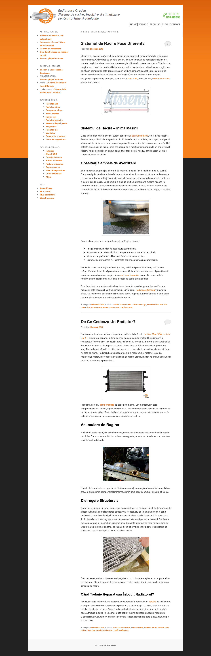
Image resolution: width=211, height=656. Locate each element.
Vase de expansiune (55, 170)
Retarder (50, 150)
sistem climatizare (111, 307)
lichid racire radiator (121, 627)
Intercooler (51, 116)
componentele (107, 404)
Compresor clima (54, 110)
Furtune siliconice (54, 163)
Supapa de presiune (55, 136)
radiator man (163, 627)
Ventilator (50, 132)
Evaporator (51, 126)
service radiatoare (104, 630)
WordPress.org (47, 197)
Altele (48, 176)
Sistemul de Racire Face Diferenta (113, 43)
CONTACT (175, 24)
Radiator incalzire (54, 120)
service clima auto (129, 274)
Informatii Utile (97, 304)
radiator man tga (139, 304)
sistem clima (96, 307)
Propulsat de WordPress (105, 645)
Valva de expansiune (55, 139)
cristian (43, 69)
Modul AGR (51, 154)
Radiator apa (52, 103)
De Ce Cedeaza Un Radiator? (108, 321)
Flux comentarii (47, 194)
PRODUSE (155, 24)
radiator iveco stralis (122, 304)
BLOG (165, 24)
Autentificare (46, 188)
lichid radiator (137, 627)
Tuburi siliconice (54, 160)
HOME (133, 24)
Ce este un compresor (50, 48)
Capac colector (53, 167)
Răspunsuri (126, 307)
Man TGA (132, 78)
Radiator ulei (52, 129)
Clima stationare (53, 173)
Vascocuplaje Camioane (51, 58)
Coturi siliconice (54, 157)
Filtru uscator (52, 113)
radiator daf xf (150, 627)
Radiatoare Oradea (145, 289)
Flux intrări (45, 191)
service (152, 601)
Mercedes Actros (161, 78)
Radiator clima (53, 106)
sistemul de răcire (139, 135)
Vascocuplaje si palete (56, 123)
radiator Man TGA (153, 334)
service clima (153, 304)
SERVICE (143, 24)
